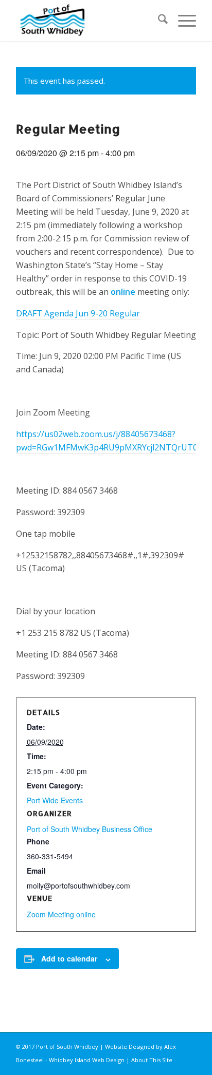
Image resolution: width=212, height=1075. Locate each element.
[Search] (158, 20)
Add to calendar (69, 958)
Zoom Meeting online (61, 914)
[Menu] (182, 20)
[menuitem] (158, 20)
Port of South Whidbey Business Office (89, 829)
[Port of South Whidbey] (88, 20)
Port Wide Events (55, 800)
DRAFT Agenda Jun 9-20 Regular (78, 313)
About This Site (151, 1060)
